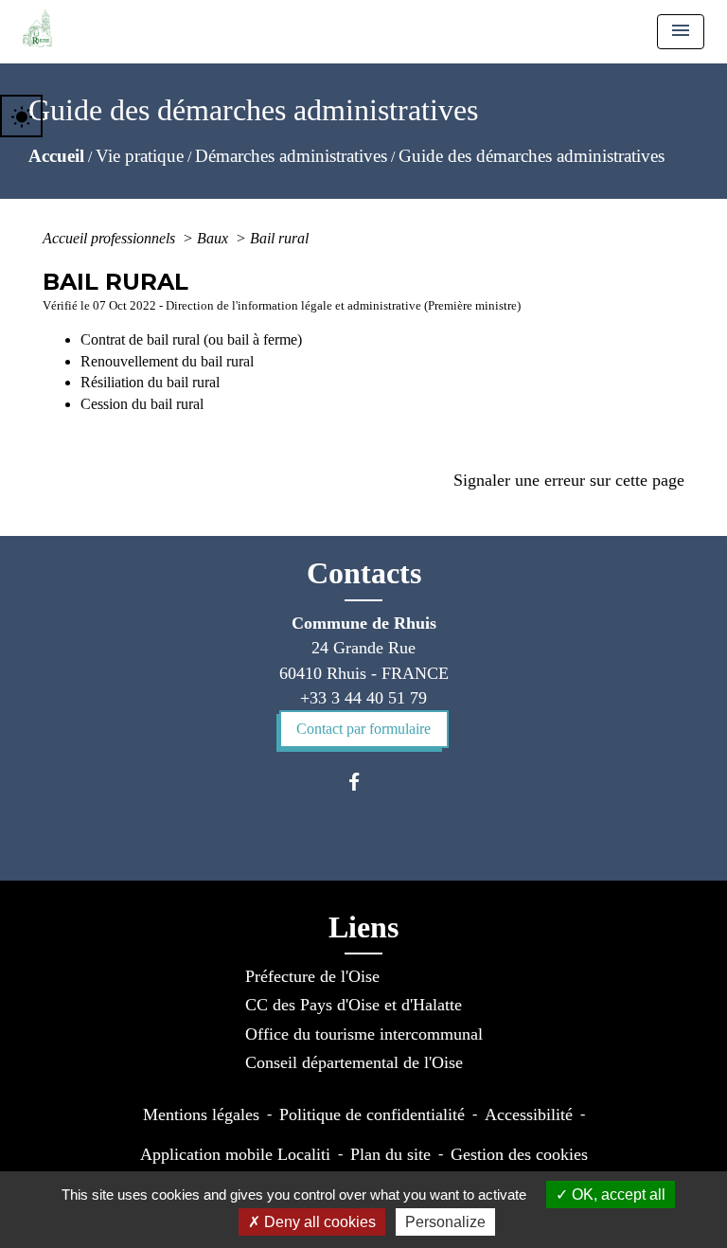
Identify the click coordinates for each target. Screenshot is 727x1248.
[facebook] (363, 781)
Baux (214, 238)
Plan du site (390, 1154)
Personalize (445, 1222)
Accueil (56, 156)
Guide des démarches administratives (532, 156)
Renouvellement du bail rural (167, 361)
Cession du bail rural (142, 404)
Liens (363, 927)
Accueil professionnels (111, 238)
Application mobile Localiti (235, 1154)
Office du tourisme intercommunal (364, 1034)
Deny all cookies (318, 1222)
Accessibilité (529, 1114)
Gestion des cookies (519, 1154)
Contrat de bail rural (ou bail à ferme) (191, 339)
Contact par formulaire (363, 729)
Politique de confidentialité (372, 1114)
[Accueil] (37, 28)
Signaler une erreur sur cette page (568, 480)
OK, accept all (616, 1194)
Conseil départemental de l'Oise (354, 1062)
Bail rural (279, 238)
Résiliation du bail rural (150, 382)
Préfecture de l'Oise (312, 976)
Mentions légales (201, 1114)
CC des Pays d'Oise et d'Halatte (353, 1004)
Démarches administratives (291, 156)
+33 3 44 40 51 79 (363, 697)
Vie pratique (140, 156)
